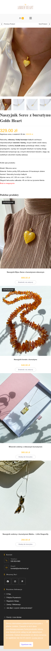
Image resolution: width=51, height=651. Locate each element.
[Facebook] (8, 581)
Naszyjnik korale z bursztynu (25, 359)
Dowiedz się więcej (25, 282)
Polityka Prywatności (14, 597)
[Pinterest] (22, 581)
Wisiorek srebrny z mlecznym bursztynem (25, 447)
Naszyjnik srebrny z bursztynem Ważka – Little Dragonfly (25, 534)
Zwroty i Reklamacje (14, 604)
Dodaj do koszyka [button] (25, 457)
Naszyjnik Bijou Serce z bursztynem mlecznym (25, 272)
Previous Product (9, 24)
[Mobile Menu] (30, 18)
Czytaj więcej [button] (37, 638)
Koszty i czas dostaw (14, 617)
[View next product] (49, 24)
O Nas (9, 594)
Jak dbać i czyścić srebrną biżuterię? (19, 608)
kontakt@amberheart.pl (19, 568)
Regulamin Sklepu (13, 601)
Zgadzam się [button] (26, 644)
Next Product (43, 24)
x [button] (47, 621)
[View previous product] (1, 24)
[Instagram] (15, 581)
